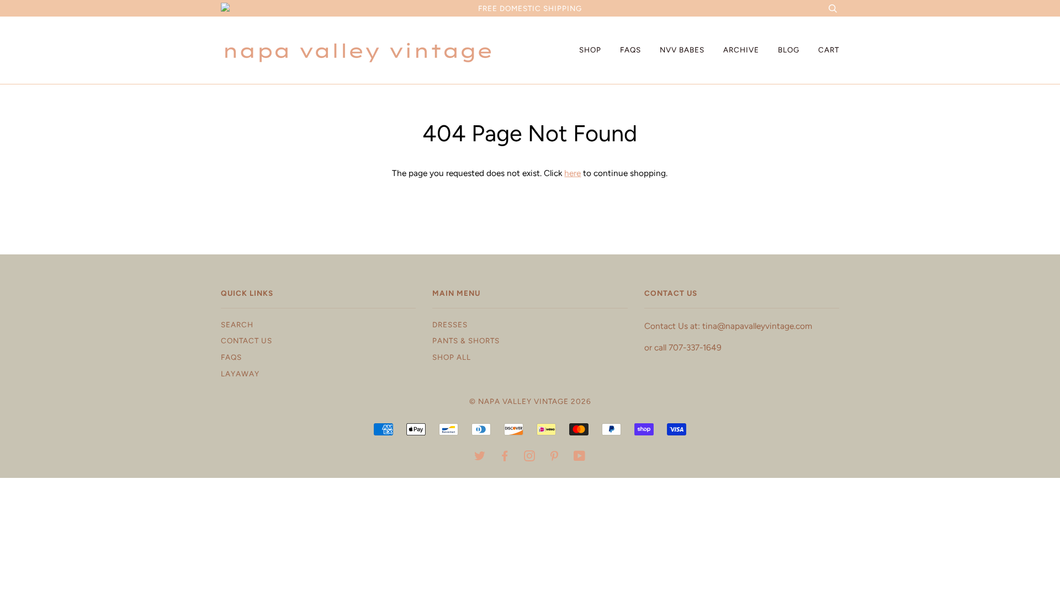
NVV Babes (682, 49)
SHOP (590, 49)
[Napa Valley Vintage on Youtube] (580, 457)
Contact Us (246, 340)
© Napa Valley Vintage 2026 (530, 401)
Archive (741, 49)
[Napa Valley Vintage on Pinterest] (554, 457)
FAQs (630, 49)
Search (237, 324)
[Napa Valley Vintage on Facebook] (505, 457)
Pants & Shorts (466, 340)
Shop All (451, 357)
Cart (828, 49)
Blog (788, 49)
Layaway (240, 373)
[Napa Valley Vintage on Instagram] (530, 457)
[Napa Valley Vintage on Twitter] (480, 457)
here (572, 173)
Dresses (450, 324)
